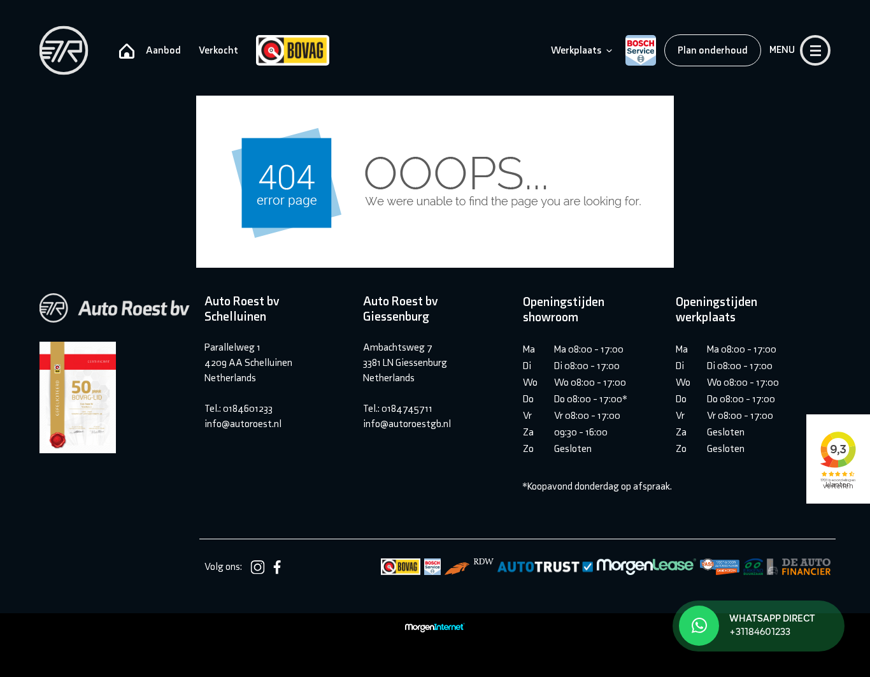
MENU (782, 49)
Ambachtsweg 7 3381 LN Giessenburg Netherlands (405, 362)
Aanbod (163, 50)
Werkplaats (576, 50)
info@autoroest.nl (243, 424)
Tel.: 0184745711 (397, 408)
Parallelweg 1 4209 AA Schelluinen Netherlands (248, 362)
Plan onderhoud (713, 50)
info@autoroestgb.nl (407, 424)
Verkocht (218, 50)
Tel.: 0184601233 (238, 408)
